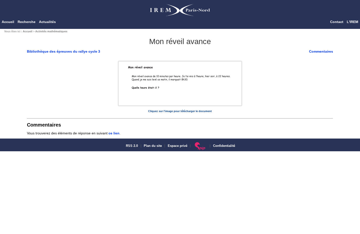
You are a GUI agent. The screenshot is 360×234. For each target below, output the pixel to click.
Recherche (27, 22)
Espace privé (177, 146)
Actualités (47, 22)
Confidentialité (224, 146)
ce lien (114, 133)
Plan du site (153, 146)
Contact (336, 22)
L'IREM (352, 22)
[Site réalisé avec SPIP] (200, 146)
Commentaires (321, 51)
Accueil (8, 22)
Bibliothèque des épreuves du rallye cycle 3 (63, 51)
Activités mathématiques (51, 31)
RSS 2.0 (131, 146)
